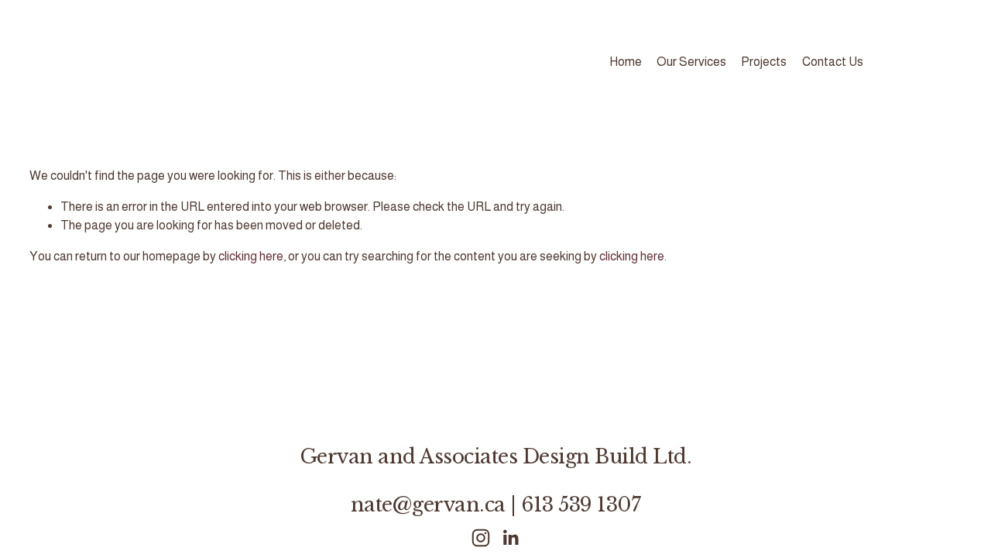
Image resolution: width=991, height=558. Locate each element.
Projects (764, 61)
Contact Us (832, 61)
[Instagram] (480, 538)
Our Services (691, 61)
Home (625, 61)
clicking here (250, 256)
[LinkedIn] (510, 538)
